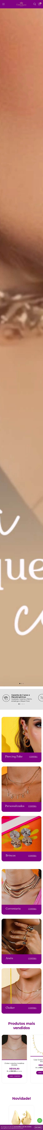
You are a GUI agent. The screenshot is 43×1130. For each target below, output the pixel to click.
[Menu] (3, 4)
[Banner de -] (21, 739)
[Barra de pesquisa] (35, 4)
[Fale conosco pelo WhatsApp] (39, 1120)
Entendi (38, 1127)
